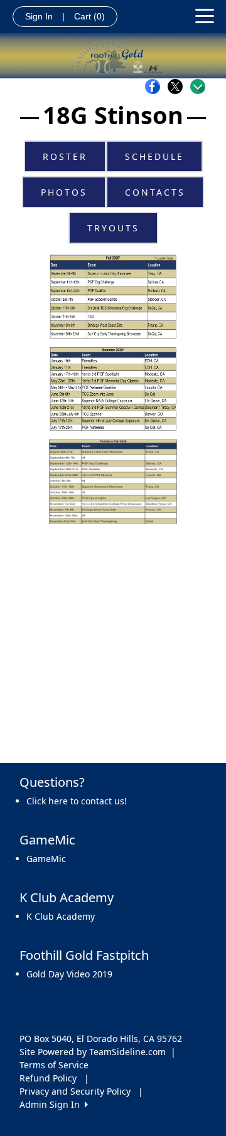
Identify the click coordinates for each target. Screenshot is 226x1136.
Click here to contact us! (76, 801)
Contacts (155, 192)
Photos (64, 192)
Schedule (154, 156)
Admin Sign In (52, 1104)
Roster (65, 156)
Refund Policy (48, 1078)
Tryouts (113, 228)
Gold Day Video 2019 (69, 974)
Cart (89, 16)
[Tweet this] (178, 86)
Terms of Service (54, 1065)
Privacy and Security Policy (75, 1091)
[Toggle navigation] (205, 15)
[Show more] (197, 86)
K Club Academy (60, 916)
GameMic (46, 859)
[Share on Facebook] (155, 86)
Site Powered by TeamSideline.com (92, 1052)
